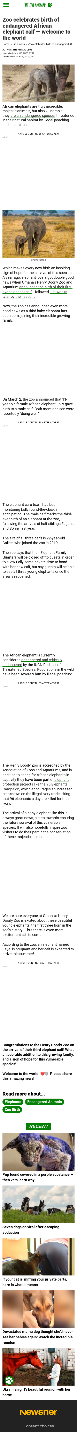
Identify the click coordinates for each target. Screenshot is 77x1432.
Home (5, 44)
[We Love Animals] (38, 5)
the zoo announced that (42, 399)
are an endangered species (32, 115)
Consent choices (38, 1426)
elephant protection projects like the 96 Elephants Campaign (35, 784)
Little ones (19, 44)
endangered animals (44, 1102)
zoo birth (12, 1109)
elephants (13, 1102)
